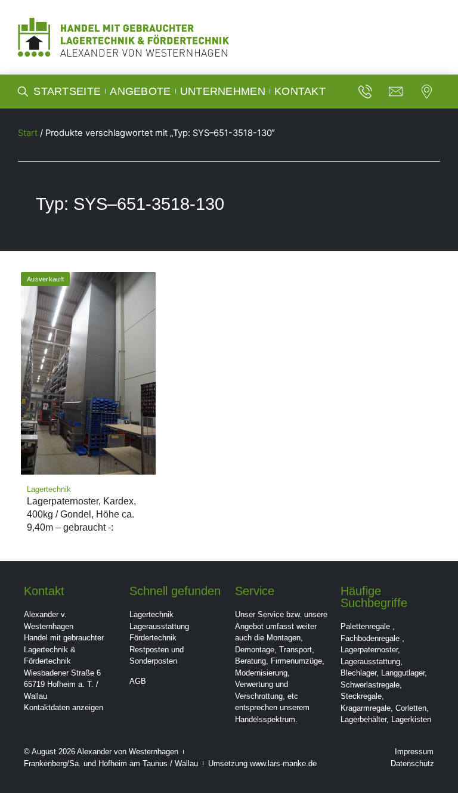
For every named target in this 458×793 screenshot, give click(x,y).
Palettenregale (365, 626)
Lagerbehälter (363, 719)
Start (28, 133)
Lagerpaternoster (369, 649)
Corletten (410, 708)
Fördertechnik (153, 637)
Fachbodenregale (370, 638)
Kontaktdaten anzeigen (63, 707)
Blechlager (358, 672)
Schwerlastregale (370, 684)
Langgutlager (403, 672)
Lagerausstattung (159, 626)
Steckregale (361, 696)
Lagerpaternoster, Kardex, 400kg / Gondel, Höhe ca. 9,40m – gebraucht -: (81, 514)
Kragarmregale (366, 708)
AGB (137, 681)
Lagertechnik (151, 614)
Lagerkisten (411, 719)
